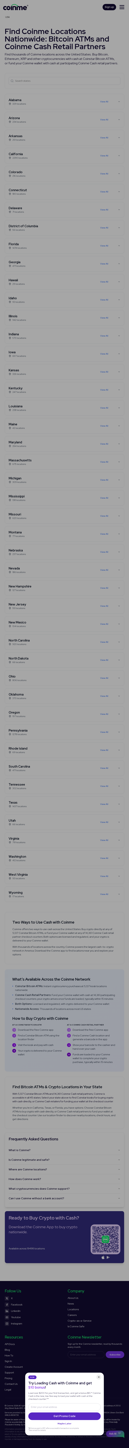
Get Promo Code (64, 1416)
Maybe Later (64, 1423)
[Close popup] (98, 1377)
